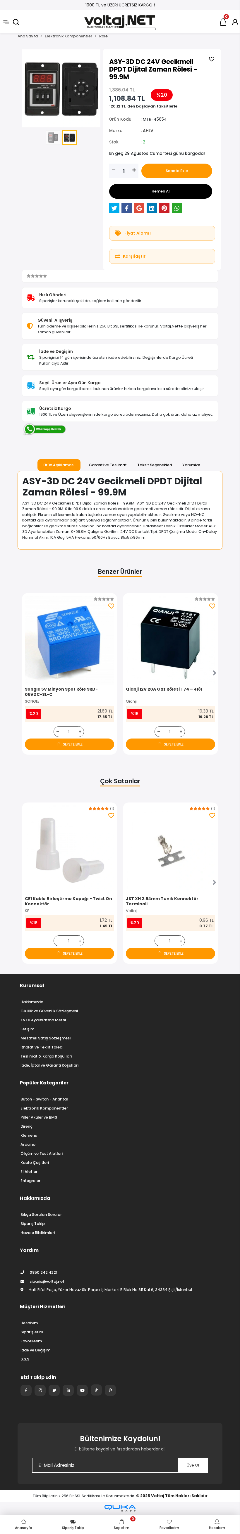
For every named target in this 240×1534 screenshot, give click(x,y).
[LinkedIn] (68, 1390)
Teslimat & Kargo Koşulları (46, 1056)
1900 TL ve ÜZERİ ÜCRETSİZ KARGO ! (120, 5)
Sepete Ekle (177, 171)
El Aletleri (29, 1171)
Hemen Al (161, 191)
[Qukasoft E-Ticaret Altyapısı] (120, 1508)
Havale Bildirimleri (37, 1232)
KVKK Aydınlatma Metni (43, 1020)
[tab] (58, 465)
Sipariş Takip (32, 1223)
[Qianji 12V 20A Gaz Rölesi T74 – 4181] (170, 640)
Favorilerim (31, 1341)
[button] (28, 88)
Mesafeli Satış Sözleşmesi (45, 1038)
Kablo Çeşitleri (34, 1162)
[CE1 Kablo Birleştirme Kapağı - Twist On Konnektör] (69, 850)
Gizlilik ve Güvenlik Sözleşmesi (49, 1011)
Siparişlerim (31, 1332)
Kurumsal (32, 985)
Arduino (27, 1144)
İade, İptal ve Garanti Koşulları (49, 1065)
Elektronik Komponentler (44, 1108)
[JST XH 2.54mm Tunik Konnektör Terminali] (170, 850)
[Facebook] (26, 1390)
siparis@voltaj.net (47, 1281)
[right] (214, 673)
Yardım (29, 1250)
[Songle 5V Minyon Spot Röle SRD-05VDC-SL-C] (69, 640)
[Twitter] (54, 1390)
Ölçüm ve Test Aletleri (41, 1153)
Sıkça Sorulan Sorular (41, 1214)
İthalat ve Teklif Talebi (41, 1047)
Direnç (26, 1126)
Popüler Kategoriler (44, 1082)
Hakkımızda (31, 1002)
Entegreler (30, 1180)
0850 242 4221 (43, 1272)
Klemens (28, 1135)
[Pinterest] (110, 1390)
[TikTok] (96, 1390)
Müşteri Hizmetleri (43, 1306)
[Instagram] (40, 1390)
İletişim (27, 1029)
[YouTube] (82, 1390)
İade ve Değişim (35, 1350)
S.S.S (24, 1359)
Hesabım (29, 1323)
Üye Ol (193, 1465)
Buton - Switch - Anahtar (44, 1099)
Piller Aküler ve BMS (38, 1117)
